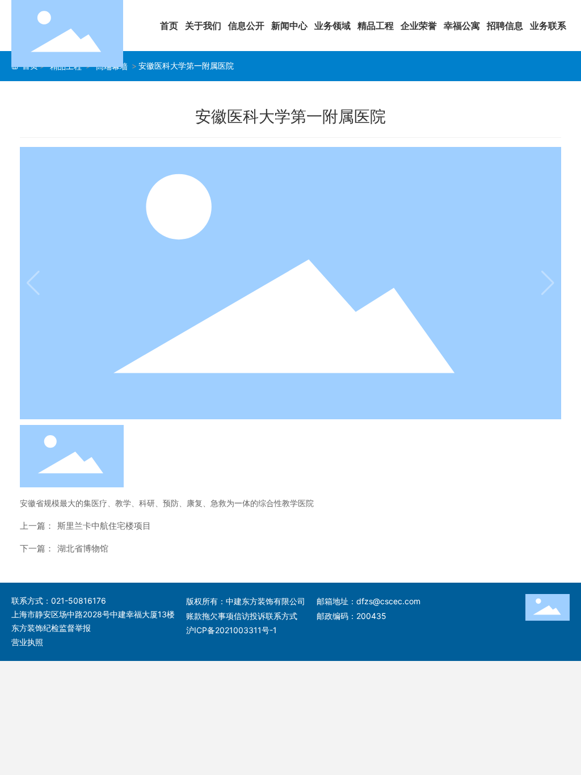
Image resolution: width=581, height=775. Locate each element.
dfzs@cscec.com (388, 601)
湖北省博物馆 (82, 548)
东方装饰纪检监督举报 (51, 628)
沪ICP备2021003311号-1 (231, 630)
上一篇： (37, 525)
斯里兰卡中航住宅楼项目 (104, 525)
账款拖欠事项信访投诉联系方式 (241, 616)
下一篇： (37, 548)
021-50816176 (78, 600)
